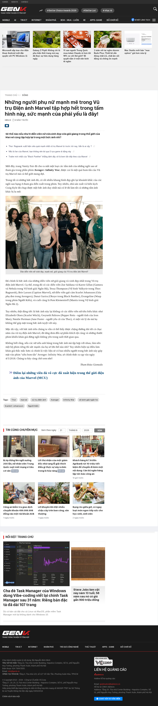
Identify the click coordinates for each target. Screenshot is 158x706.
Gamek (5, 2)
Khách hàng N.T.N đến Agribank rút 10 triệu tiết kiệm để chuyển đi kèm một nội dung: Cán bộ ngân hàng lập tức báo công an (88, 467)
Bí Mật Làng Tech (142, 20)
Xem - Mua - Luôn (69, 20)
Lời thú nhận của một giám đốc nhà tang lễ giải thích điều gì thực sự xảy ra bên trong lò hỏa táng (52, 465)
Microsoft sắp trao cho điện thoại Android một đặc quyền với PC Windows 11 (15, 53)
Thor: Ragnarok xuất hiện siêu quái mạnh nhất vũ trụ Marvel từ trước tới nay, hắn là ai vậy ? (50, 146)
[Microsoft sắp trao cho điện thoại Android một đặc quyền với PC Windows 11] (16, 39)
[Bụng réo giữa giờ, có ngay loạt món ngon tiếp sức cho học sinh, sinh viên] (88, 493)
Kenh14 (14, 2)
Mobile (6, 20)
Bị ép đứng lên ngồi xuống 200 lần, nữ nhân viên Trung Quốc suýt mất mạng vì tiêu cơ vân (18, 465)
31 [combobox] (61, 430)
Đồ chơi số (112, 20)
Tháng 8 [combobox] (73, 430)
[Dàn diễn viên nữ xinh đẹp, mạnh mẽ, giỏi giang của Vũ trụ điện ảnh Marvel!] (54, 232)
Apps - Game (108, 647)
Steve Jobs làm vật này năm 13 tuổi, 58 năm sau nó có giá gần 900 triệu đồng (86, 595)
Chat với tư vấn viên (109, 699)
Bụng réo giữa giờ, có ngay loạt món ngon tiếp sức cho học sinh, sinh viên (88, 510)
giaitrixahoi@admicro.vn (110, 684)
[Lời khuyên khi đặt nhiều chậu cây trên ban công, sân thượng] (54, 493)
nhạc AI (108, 10)
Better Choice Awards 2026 (62, 10)
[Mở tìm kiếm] (155, 9)
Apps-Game (96, 20)
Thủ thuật (90, 647)
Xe (84, 20)
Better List (90, 10)
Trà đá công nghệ (69, 647)
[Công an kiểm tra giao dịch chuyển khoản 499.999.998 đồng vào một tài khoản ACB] (19, 493)
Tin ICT (23, 20)
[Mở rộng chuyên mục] (154, 19)
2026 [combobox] (86, 430)
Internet (37, 20)
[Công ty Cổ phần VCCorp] (103, 667)
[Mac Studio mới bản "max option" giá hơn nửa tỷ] (138, 39)
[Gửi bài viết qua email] (7, 127)
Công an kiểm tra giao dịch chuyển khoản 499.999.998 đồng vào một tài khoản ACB (18, 510)
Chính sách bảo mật (11, 696)
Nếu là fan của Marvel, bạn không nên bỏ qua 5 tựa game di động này (40, 151)
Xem (100, 430)
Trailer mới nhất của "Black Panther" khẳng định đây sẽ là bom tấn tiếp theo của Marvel (48, 156)
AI (15, 20)
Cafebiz (24, 2)
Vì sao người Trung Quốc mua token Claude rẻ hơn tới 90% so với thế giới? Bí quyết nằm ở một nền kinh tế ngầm (77, 56)
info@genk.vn (14, 671)
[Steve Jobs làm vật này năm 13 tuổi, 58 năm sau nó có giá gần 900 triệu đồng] (88, 563)
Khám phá (51, 20)
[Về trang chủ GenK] (14, 10)
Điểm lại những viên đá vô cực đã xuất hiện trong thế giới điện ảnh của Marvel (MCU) (58, 375)
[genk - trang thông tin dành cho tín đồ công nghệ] (16, 634)
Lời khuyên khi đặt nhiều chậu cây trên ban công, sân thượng (53, 510)
